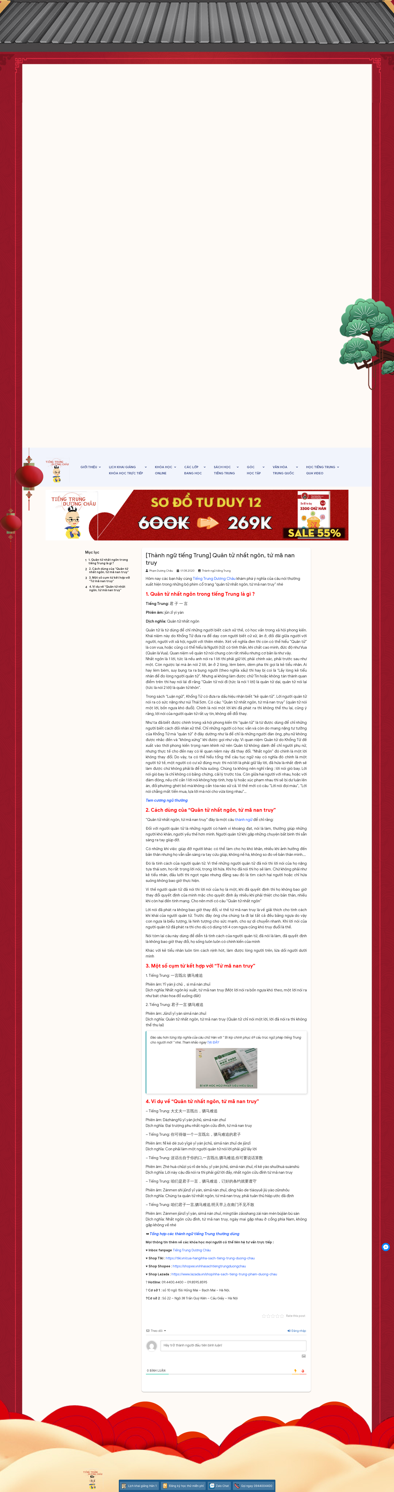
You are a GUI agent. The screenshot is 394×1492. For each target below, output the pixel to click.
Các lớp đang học (193, 470)
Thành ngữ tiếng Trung (216, 570)
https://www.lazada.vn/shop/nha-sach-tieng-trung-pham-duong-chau (224, 1274)
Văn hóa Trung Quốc (283, 470)
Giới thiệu (88, 467)
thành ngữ (243, 819)
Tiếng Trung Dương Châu (214, 578)
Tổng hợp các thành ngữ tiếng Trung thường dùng (195, 1233)
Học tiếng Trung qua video (320, 470)
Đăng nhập (298, 1331)
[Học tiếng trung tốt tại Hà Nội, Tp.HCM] (58, 470)
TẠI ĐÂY (213, 1042)
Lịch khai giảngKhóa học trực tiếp (126, 470)
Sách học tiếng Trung (224, 470)
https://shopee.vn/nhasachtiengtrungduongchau (209, 1266)
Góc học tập (254, 470)
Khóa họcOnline (163, 470)
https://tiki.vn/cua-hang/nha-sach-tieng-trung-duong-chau (210, 1258)
